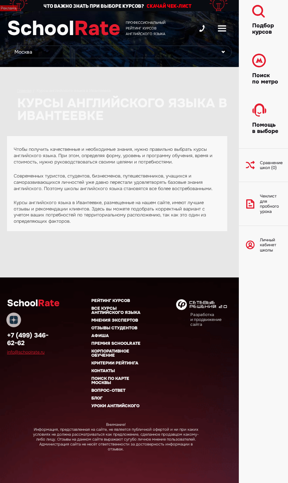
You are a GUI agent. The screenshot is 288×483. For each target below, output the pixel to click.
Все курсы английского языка (115, 310)
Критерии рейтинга (114, 363)
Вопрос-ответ (108, 390)
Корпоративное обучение (110, 353)
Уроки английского (115, 406)
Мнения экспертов (114, 320)
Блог (97, 398)
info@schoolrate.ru (26, 352)
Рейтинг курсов (110, 300)
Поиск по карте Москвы (110, 380)
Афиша (100, 336)
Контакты (103, 371)
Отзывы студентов (114, 328)
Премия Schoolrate (115, 343)
